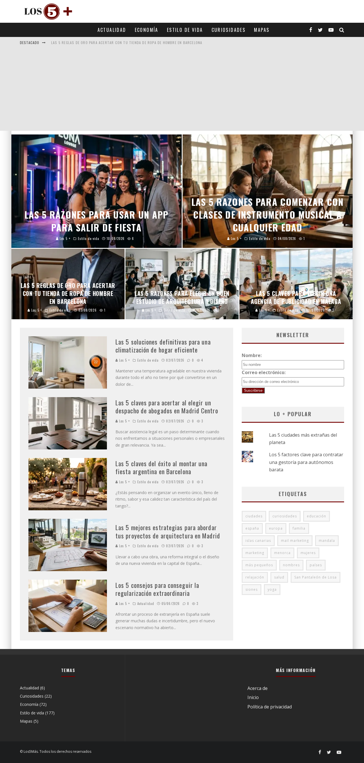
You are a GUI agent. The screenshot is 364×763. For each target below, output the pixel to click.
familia (299, 528)
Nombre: (252, 355)
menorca (282, 552)
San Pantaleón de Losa (315, 577)
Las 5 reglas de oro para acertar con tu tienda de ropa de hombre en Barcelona (126, 42)
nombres (291, 565)
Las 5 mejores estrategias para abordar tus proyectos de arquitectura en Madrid (167, 531)
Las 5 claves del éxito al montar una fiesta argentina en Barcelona (161, 467)
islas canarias (258, 540)
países (316, 565)
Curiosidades (229, 29)
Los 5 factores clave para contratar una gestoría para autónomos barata (306, 462)
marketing (254, 552)
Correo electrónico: (264, 372)
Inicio (253, 697)
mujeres (308, 552)
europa (276, 528)
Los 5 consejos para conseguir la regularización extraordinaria (157, 589)
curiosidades (284, 516)
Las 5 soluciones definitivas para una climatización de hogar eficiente (163, 345)
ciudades (253, 516)
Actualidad (112, 29)
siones (251, 589)
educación (316, 516)
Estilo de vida (185, 29)
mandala (327, 540)
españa (252, 528)
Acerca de (257, 688)
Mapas (261, 29)
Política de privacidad (269, 707)
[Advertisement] (182, 91)
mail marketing (295, 540)
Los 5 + (124, 360)
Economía (146, 29)
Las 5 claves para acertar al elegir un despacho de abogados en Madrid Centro (166, 406)
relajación (254, 577)
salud (279, 577)
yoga (272, 589)
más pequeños (259, 565)
